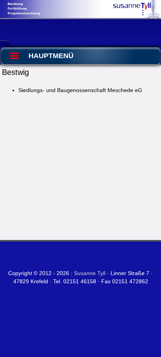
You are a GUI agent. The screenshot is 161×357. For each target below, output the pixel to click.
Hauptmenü (51, 56)
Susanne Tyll (90, 273)
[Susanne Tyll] (80, 16)
